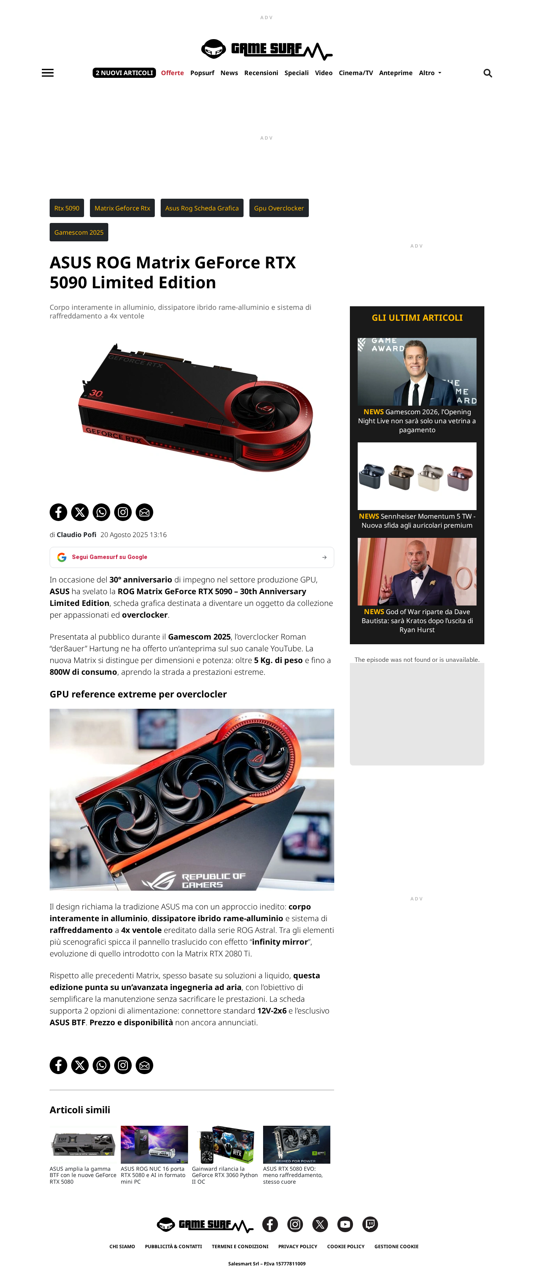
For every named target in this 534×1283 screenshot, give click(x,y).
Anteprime (396, 72)
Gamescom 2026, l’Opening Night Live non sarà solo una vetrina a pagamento (417, 420)
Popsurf (202, 72)
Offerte (172, 72)
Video (324, 72)
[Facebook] (274, 1223)
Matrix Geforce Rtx (122, 208)
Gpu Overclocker (279, 208)
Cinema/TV (356, 72)
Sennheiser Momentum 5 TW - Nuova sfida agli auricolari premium (417, 521)
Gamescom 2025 (79, 232)
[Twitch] (370, 1223)
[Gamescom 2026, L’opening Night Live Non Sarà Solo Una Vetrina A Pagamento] (417, 371)
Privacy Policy (297, 1246)
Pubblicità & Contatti (173, 1246)
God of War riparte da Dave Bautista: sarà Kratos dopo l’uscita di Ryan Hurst (417, 620)
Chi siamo (122, 1246)
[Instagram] (299, 1223)
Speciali (297, 72)
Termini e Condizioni (240, 1246)
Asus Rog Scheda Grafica (202, 208)
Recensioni (261, 72)
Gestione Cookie (397, 1246)
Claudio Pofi (77, 534)
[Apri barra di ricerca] (488, 73)
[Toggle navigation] (48, 73)
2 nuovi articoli (124, 72)
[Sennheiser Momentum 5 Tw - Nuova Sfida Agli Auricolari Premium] (417, 475)
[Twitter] (324, 1223)
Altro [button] (427, 72)
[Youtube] (349, 1223)
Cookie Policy (346, 1246)
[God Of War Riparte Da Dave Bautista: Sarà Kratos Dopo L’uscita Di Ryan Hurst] (417, 571)
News (229, 72)
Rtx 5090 (66, 208)
